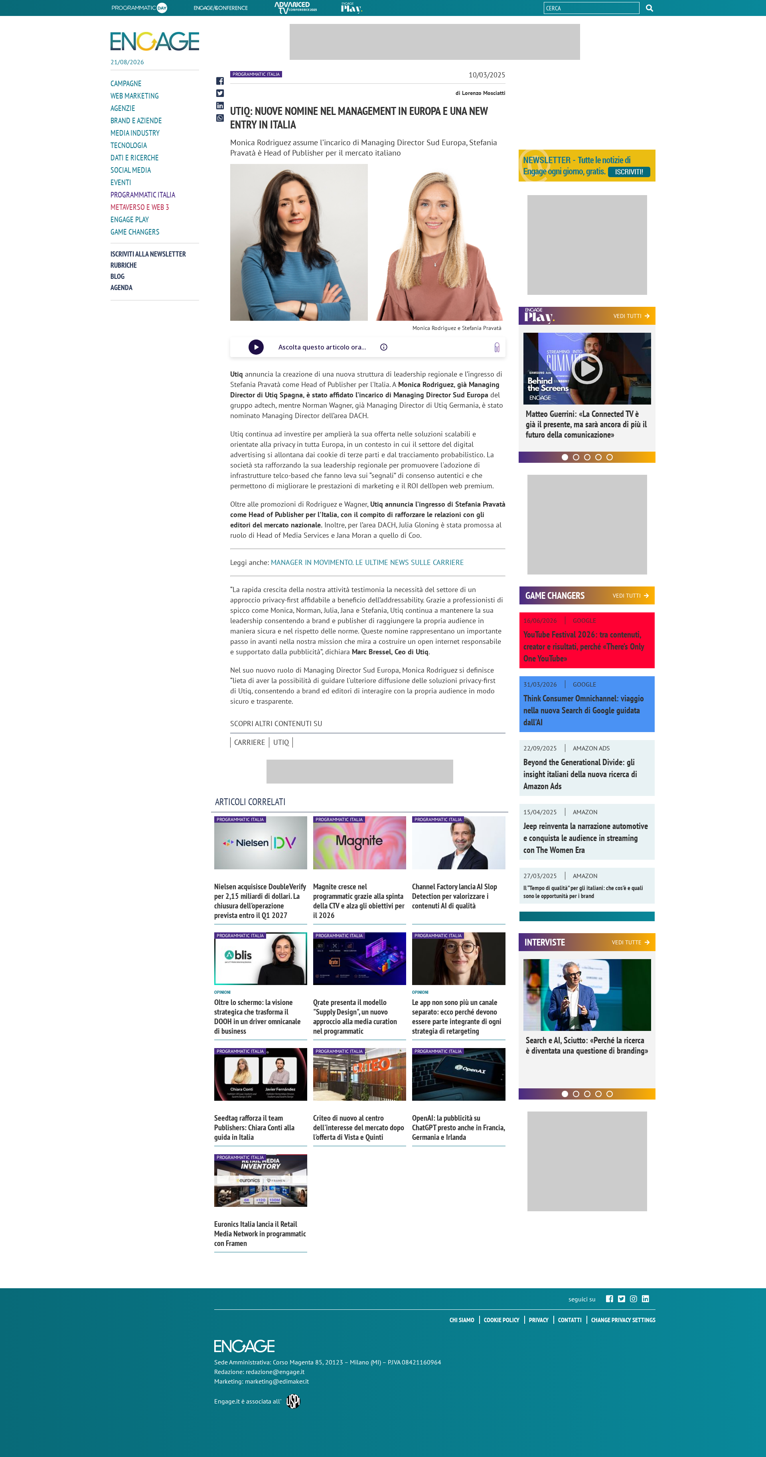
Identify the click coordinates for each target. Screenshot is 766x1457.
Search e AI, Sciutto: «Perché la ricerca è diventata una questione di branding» (587, 1045)
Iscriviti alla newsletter (148, 254)
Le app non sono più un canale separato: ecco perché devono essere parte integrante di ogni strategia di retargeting (456, 1016)
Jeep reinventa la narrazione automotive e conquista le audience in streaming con (585, 837)
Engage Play (130, 219)
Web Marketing (135, 96)
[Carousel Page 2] (576, 457)
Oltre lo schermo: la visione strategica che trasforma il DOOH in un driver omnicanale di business (257, 1016)
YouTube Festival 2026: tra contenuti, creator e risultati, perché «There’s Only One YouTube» (583, 646)
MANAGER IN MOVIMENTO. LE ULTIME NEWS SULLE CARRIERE (368, 562)
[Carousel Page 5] (609, 457)
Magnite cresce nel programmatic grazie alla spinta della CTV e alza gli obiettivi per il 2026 (359, 901)
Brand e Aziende (136, 120)
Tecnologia (129, 145)
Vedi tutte (627, 942)
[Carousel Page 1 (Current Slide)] (565, 457)
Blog (117, 276)
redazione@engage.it (275, 1372)
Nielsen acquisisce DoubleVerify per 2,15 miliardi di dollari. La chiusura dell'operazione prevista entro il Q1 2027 (260, 901)
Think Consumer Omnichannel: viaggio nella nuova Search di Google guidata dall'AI (583, 710)
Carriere (249, 742)
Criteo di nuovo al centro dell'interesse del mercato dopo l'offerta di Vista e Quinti (358, 1127)
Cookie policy (501, 1320)
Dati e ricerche (135, 157)
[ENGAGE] (155, 41)
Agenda (121, 287)
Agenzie (123, 108)
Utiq (281, 742)
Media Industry (135, 133)
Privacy (539, 1320)
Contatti (570, 1320)
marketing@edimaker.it (277, 1381)
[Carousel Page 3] (587, 457)
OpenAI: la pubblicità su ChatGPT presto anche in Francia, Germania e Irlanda (458, 1127)
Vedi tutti (628, 316)
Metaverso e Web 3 (140, 207)
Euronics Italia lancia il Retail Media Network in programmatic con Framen (260, 1233)
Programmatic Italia (143, 195)
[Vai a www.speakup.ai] (497, 347)
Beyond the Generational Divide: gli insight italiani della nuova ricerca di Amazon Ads (580, 774)
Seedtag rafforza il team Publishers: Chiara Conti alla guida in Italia (254, 1127)
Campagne (126, 83)
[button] (649, 8)
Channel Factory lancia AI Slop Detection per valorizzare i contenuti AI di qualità (454, 896)
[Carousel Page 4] (598, 457)
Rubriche (124, 265)
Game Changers (135, 232)
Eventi (121, 182)
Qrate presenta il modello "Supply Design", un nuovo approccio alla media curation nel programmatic (355, 1016)
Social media (131, 170)
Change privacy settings (623, 1320)
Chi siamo (462, 1320)
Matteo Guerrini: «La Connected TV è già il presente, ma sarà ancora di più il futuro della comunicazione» (586, 424)
